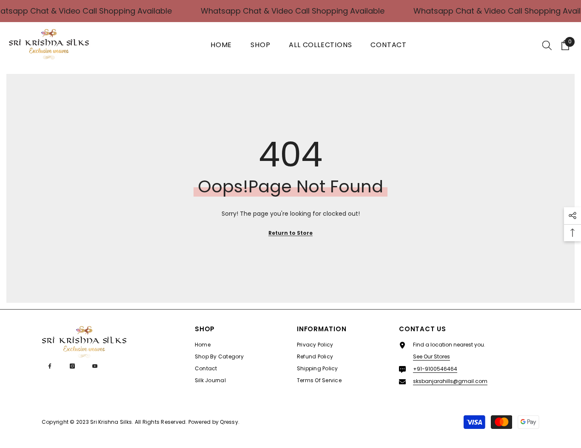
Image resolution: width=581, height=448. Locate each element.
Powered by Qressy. (213, 421)
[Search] (547, 45)
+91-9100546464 (435, 368)
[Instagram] (72, 366)
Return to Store (290, 233)
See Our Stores (431, 356)
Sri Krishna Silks (111, 421)
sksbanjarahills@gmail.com (450, 381)
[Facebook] (50, 366)
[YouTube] (95, 366)
